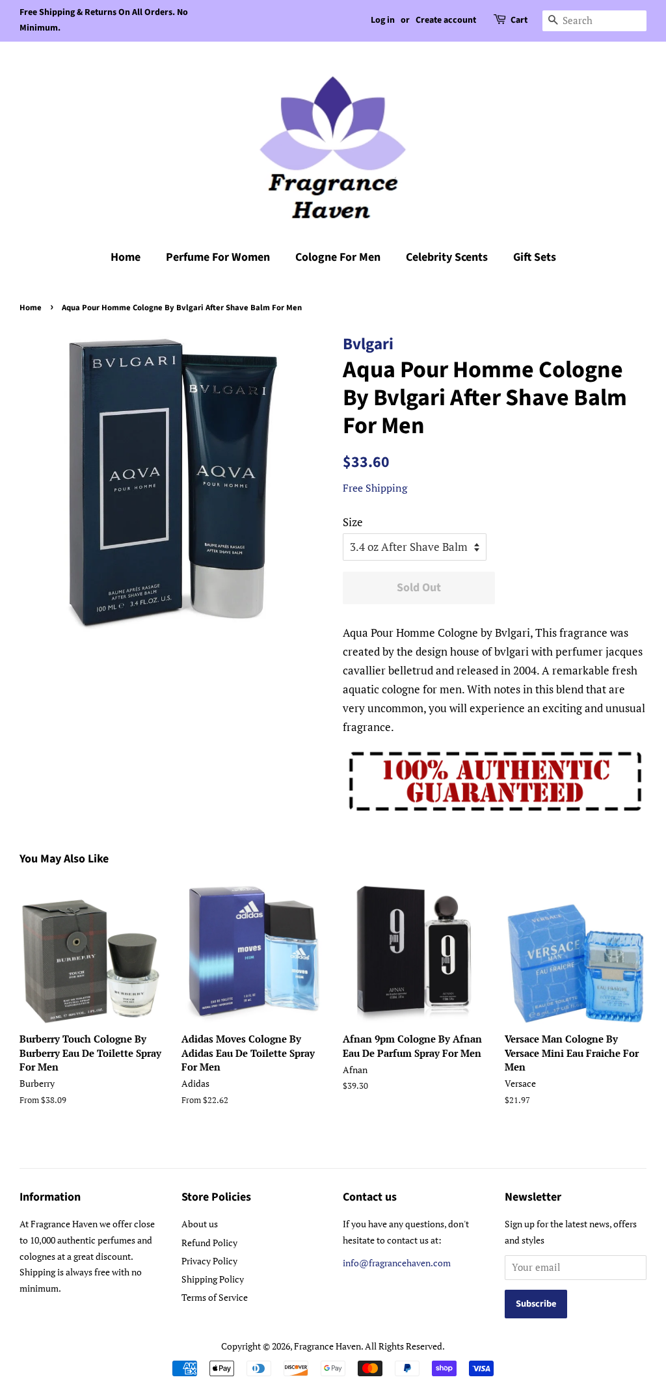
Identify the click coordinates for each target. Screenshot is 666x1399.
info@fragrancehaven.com (397, 1263)
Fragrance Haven (327, 1346)
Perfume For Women (218, 257)
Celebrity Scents (447, 257)
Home (125, 257)
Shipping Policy (212, 1279)
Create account (446, 20)
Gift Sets (534, 257)
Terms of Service (214, 1297)
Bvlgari (368, 344)
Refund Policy (209, 1242)
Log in (383, 20)
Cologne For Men (337, 257)
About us (199, 1224)
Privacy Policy (209, 1261)
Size (353, 521)
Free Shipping (375, 488)
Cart (519, 20)
